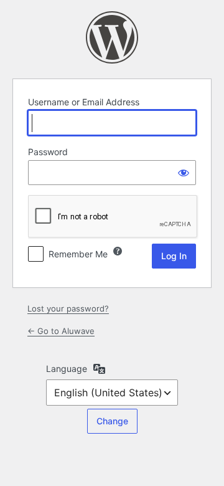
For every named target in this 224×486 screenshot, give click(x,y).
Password (48, 151)
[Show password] (183, 172)
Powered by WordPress (112, 37)
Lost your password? (68, 308)
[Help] (117, 251)
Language (66, 368)
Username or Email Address (83, 102)
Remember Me (78, 254)
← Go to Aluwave (61, 331)
